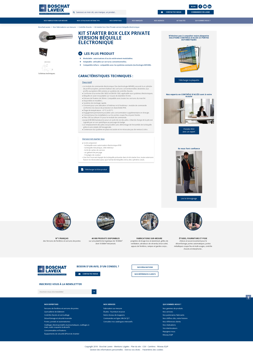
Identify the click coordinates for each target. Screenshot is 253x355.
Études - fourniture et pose (114, 312)
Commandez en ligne (200, 12)
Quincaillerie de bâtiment (54, 312)
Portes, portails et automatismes (57, 322)
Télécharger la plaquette (189, 80)
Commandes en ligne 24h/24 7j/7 (116, 318)
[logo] (54, 9)
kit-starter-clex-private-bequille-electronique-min (94, 169)
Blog (193, 6)
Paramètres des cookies (152, 349)
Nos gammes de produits (173, 308)
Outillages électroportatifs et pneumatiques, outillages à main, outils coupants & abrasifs (66, 326)
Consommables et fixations (55, 330)
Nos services (168, 312)
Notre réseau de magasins (114, 315)
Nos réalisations (169, 325)
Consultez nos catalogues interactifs (118, 322)
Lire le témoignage (189, 198)
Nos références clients (172, 322)
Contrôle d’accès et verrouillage (56, 315)
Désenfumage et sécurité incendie (58, 318)
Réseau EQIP (168, 335)
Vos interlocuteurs (170, 328)
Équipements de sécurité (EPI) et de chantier (61, 334)
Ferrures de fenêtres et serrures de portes (61, 308)
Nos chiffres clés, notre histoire (175, 318)
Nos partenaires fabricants (173, 315)
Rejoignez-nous (169, 331)
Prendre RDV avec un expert (189, 130)
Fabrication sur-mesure (112, 308)
